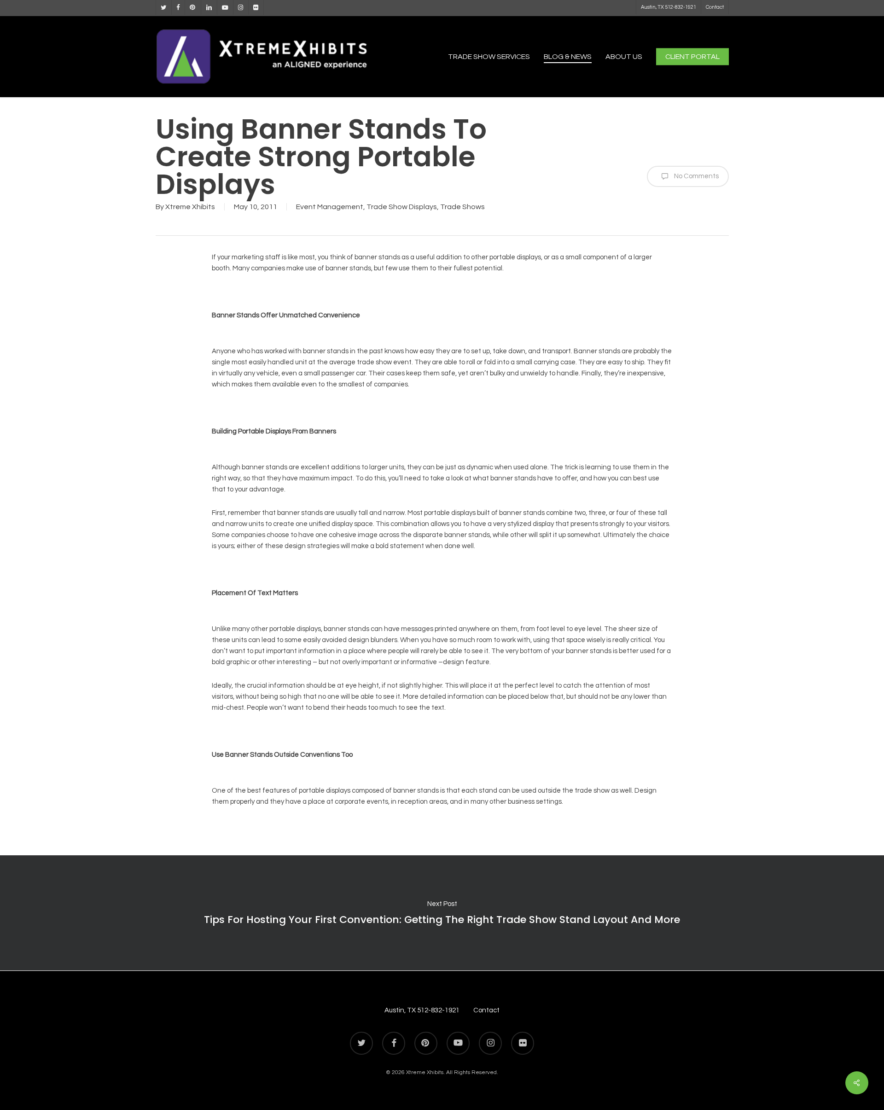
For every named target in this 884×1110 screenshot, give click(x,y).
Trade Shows (462, 206)
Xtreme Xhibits (190, 206)
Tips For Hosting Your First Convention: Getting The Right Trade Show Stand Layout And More (442, 912)
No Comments (696, 176)
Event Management (329, 206)
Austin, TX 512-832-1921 (421, 1010)
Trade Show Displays (401, 206)
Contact (486, 1010)
